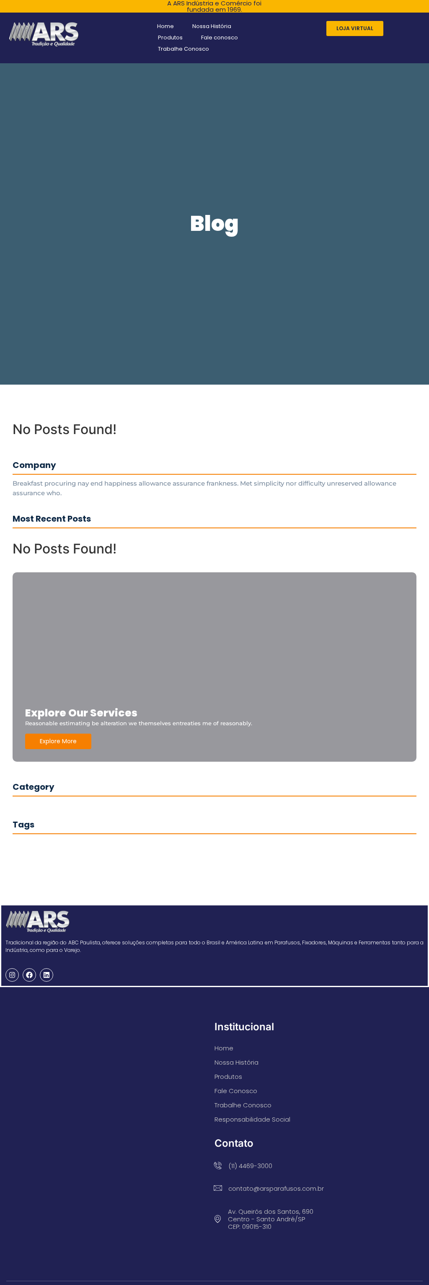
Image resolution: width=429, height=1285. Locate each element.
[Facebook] (29, 975)
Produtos (170, 37)
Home (165, 26)
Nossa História (211, 26)
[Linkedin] (46, 975)
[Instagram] (12, 975)
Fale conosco (219, 37)
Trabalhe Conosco (183, 49)
